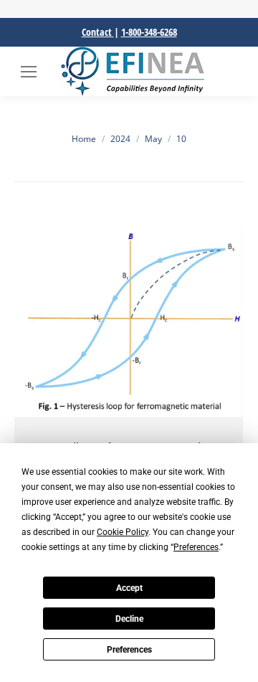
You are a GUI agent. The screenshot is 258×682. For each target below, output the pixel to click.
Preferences (129, 650)
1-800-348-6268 (149, 32)
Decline (129, 619)
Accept (129, 588)
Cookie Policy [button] (122, 532)
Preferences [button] (196, 547)
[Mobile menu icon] (28, 71)
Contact (98, 32)
